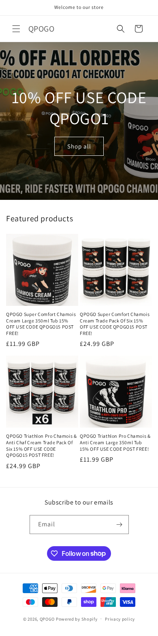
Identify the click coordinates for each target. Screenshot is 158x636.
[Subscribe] (119, 524)
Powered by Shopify (77, 618)
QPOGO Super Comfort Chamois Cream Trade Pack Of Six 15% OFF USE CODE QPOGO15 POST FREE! (114, 323)
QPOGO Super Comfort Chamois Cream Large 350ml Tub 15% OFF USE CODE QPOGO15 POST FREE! (41, 323)
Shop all (79, 146)
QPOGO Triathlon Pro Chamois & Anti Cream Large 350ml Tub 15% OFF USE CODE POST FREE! (115, 442)
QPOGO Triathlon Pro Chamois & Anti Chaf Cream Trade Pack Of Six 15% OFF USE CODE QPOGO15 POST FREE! (41, 445)
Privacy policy (120, 619)
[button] (16, 29)
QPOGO (47, 618)
